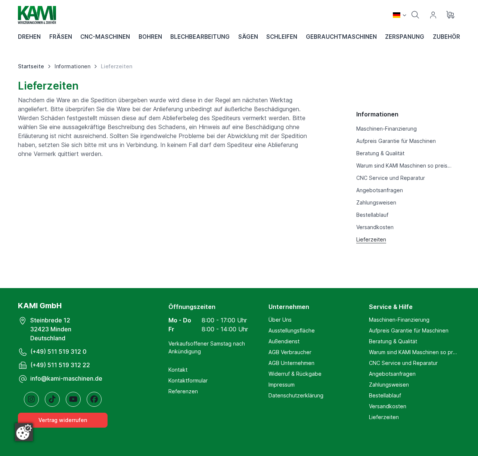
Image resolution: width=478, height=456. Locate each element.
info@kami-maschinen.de (66, 378)
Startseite (31, 66)
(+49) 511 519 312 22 (60, 365)
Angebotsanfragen (392, 374)
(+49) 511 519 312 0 (58, 351)
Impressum (282, 384)
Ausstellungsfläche (292, 330)
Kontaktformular (188, 380)
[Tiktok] (52, 399)
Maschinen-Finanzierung (399, 319)
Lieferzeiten (384, 417)
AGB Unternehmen (291, 363)
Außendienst (284, 341)
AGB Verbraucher (290, 352)
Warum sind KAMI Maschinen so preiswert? (414, 352)
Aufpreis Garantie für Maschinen (408, 330)
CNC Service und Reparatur (403, 363)
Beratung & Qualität (393, 341)
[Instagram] (31, 399)
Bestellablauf (385, 395)
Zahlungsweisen (389, 384)
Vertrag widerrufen (62, 420)
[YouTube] (73, 399)
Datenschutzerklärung (296, 395)
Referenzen (183, 391)
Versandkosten (387, 406)
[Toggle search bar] (415, 15)
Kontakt (177, 369)
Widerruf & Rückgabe (295, 374)
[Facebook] (94, 399)
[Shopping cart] (451, 15)
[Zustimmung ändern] (24, 432)
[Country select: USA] (399, 15)
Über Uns (280, 319)
